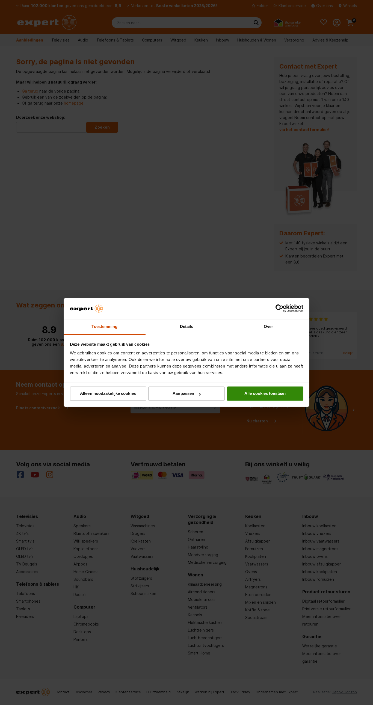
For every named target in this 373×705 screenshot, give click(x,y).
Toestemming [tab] (104, 326)
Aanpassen (183, 393)
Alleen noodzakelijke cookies (108, 393)
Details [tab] (186, 326)
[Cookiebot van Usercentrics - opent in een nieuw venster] (279, 308)
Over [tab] (268, 326)
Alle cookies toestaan (265, 393)
